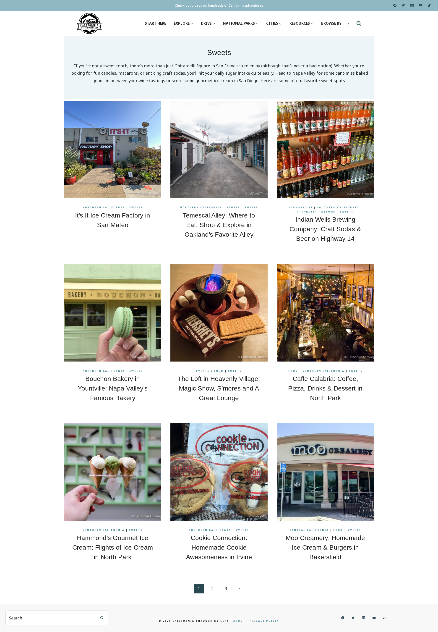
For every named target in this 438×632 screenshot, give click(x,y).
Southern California (338, 207)
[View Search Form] (358, 23)
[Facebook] (394, 5)
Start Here (155, 23)
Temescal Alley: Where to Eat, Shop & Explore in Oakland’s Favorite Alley (219, 225)
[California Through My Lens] (89, 23)
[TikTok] (429, 5)
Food (219, 370)
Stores (233, 207)
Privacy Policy (264, 620)
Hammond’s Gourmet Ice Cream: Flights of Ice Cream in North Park (112, 547)
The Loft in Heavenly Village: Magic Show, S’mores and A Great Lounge (219, 388)
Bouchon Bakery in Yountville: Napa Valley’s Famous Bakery (113, 388)
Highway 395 (301, 207)
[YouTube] (420, 5)
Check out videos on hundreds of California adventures (219, 5)
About (239, 620)
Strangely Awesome (316, 211)
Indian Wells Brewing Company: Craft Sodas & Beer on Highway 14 (325, 229)
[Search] (101, 618)
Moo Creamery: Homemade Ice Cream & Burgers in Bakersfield (325, 547)
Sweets (136, 207)
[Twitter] (403, 5)
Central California (309, 530)
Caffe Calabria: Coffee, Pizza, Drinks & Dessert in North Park (325, 388)
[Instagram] (412, 5)
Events (202, 370)
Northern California (104, 207)
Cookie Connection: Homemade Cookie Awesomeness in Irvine (219, 547)
